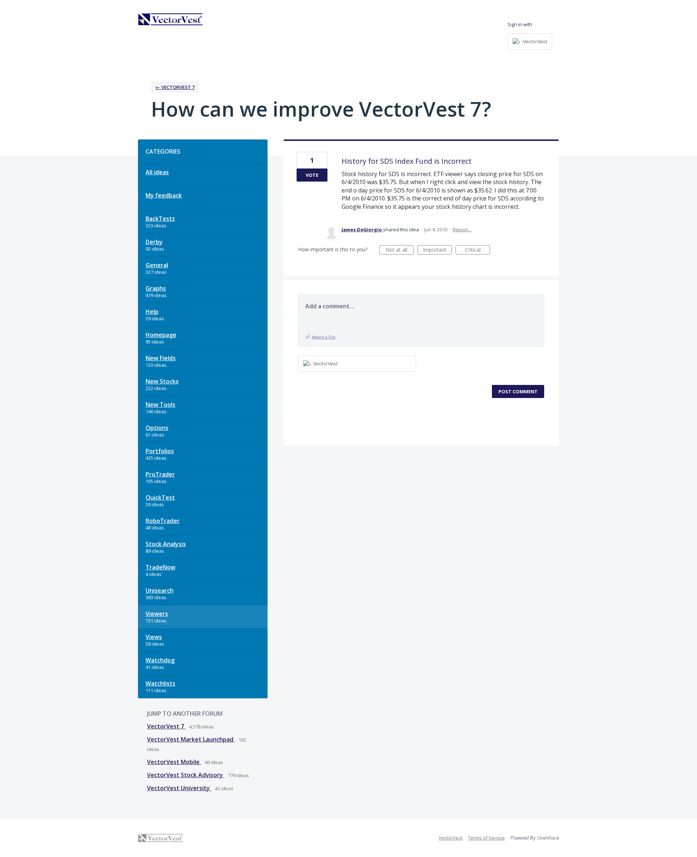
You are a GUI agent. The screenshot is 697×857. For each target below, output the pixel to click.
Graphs (156, 288)
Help (152, 312)
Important (437, 250)
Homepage (161, 335)
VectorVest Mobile (174, 762)
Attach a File (323, 337)
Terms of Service (486, 837)
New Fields (161, 358)
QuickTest (160, 497)
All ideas (157, 172)
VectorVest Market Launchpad (191, 739)
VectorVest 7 (166, 726)
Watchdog (160, 660)
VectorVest (450, 837)
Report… (462, 229)
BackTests (160, 219)
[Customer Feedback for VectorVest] (170, 19)
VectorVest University (179, 788)
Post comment (518, 391)
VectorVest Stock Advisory (185, 775)
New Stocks (162, 381)
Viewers (157, 614)
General (157, 265)
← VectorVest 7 (175, 87)
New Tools (160, 405)
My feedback (164, 195)
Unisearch (160, 590)
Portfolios (160, 451)
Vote (312, 175)
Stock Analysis (166, 544)
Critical (477, 250)
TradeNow (160, 567)
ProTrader (160, 474)
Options (157, 428)
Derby (154, 242)
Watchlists (160, 683)
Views (154, 637)
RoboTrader (163, 521)
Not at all (400, 250)
